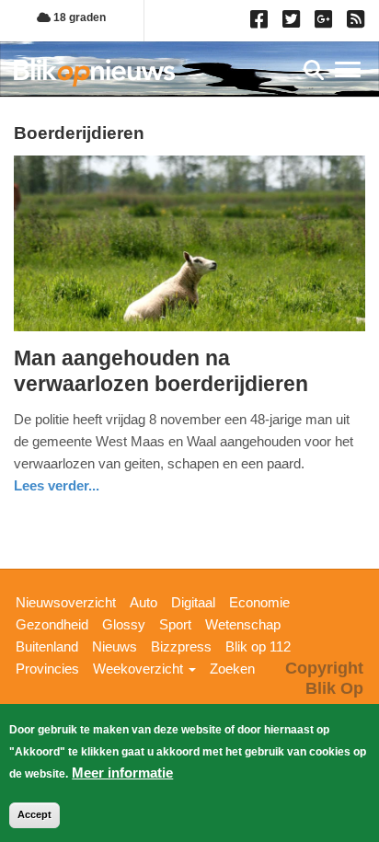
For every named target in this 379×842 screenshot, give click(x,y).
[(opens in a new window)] (261, 23)
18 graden (78, 17)
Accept (34, 814)
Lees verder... (56, 485)
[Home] (94, 72)
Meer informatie (122, 772)
